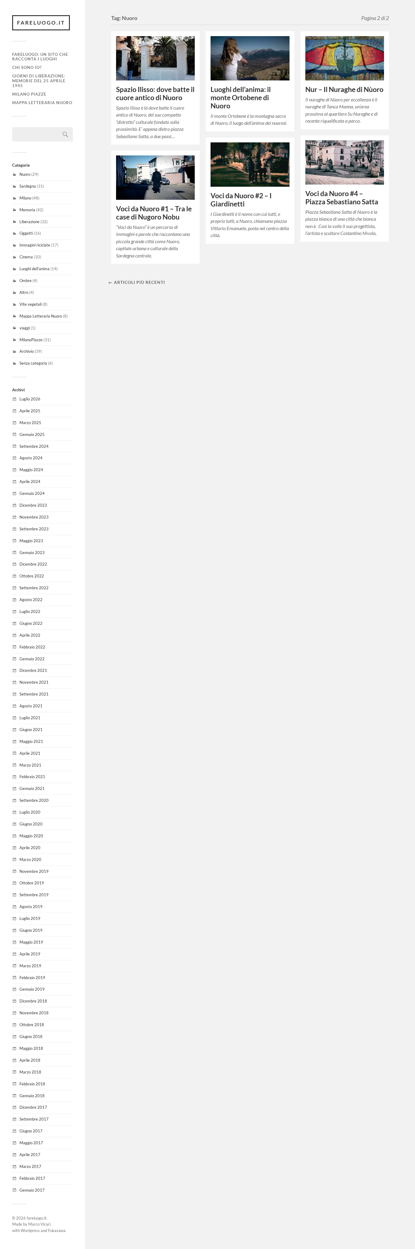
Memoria (27, 209)
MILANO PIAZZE (29, 94)
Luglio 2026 (29, 398)
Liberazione (29, 221)
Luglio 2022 (29, 611)
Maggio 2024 (31, 469)
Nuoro (24, 174)
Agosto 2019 (31, 906)
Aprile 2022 (29, 635)
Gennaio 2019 (32, 989)
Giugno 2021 (31, 729)
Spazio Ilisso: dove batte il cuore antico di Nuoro (155, 93)
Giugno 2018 (31, 1036)
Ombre (25, 280)
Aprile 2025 (29, 410)
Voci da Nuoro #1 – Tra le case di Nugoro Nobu (154, 213)
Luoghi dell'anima (34, 268)
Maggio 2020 (31, 835)
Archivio (26, 351)
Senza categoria (33, 363)
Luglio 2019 (29, 918)
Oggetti (26, 233)
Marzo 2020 (30, 859)
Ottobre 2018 (31, 1024)
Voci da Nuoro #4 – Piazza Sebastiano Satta (341, 197)
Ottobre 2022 (31, 575)
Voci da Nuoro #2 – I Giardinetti (241, 200)
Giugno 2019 (31, 930)
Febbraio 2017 (32, 1178)
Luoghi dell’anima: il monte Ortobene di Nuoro (241, 97)
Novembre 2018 (34, 1012)
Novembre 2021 (34, 682)
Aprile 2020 (29, 847)
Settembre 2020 (34, 800)
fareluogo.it (41, 22)
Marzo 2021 (30, 765)
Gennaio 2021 (32, 788)
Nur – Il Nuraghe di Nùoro (344, 89)
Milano (25, 198)
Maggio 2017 (31, 1142)
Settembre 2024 (34, 446)
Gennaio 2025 (32, 434)
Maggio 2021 (31, 741)
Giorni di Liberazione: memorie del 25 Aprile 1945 (38, 80)
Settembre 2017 (34, 1119)
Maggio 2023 (31, 540)
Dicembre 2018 (33, 1001)
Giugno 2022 (31, 623)
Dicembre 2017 (33, 1107)
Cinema (26, 256)
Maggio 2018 (31, 1048)
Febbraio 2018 (32, 1083)
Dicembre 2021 (33, 670)
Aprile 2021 (29, 753)
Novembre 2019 (34, 871)
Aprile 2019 (29, 953)
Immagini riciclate (34, 245)
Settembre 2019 (34, 894)
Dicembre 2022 (33, 564)
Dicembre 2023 (33, 505)
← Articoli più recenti (136, 282)
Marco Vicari (39, 1224)
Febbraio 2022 (32, 647)
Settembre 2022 (34, 587)
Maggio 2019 (31, 942)
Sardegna (27, 186)
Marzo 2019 (30, 965)
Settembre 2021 (34, 694)
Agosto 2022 (31, 599)
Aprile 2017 (29, 1154)
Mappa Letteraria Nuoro (42, 102)
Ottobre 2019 (31, 882)
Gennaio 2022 (32, 658)
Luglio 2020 (29, 812)
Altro (23, 292)
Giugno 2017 (31, 1130)
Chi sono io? (27, 67)
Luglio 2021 (29, 717)
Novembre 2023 (34, 517)
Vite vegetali (30, 304)
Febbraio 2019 (32, 977)
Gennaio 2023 (32, 552)
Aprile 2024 (29, 481)
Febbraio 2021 (32, 776)
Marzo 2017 (30, 1166)
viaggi (24, 327)
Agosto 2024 (31, 457)
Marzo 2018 (30, 1072)
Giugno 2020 (31, 824)
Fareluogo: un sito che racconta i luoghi (40, 57)
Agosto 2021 (31, 705)
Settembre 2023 (34, 528)
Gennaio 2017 (32, 1190)
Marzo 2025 (30, 422)
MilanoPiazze (31, 339)
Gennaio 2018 (32, 1095)
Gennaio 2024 (32, 493)
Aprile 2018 (29, 1060)
